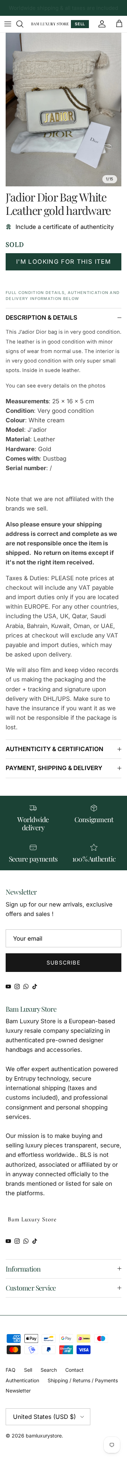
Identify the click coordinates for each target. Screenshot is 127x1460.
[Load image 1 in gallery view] (63, 110)
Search (49, 1370)
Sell (28, 1370)
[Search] (23, 24)
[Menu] (8, 24)
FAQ (11, 1370)
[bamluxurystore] (50, 24)
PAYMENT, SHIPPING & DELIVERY (54, 767)
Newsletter (18, 1391)
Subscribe (63, 962)
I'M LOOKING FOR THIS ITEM (63, 261)
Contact (74, 1370)
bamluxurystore (44, 1436)
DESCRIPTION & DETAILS (41, 317)
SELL (80, 23)
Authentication (22, 1380)
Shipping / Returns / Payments (83, 1380)
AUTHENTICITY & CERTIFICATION (54, 749)
